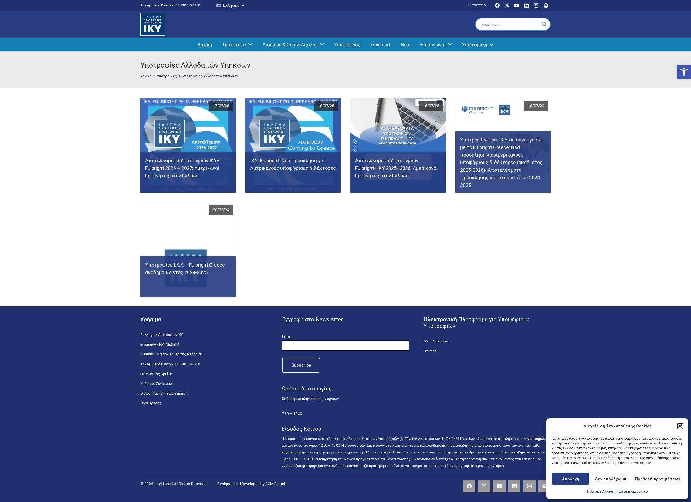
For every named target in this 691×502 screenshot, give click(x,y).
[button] (684, 72)
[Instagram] (536, 5)
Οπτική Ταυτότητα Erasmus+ (163, 393)
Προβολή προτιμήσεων (657, 479)
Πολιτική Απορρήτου (632, 491)
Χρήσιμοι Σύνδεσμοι (156, 384)
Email (287, 336)
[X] (507, 5)
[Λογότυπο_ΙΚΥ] (152, 24)
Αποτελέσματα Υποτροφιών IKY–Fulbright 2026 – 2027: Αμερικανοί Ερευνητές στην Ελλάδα (182, 168)
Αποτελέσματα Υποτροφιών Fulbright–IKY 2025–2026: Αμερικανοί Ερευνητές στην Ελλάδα (396, 168)
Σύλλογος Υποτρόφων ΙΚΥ (161, 335)
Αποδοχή (570, 479)
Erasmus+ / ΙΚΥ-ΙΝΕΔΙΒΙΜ (159, 344)
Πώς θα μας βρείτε (156, 374)
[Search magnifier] (544, 24)
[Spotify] (546, 5)
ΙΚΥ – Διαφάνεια (436, 341)
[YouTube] (516, 5)
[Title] (544, 486)
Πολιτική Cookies (600, 491)
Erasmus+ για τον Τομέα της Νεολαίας (171, 354)
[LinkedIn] (526, 5)
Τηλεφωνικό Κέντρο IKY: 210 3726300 (170, 364)
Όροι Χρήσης (150, 403)
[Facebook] (497, 5)
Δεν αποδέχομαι (610, 479)
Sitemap (430, 351)
